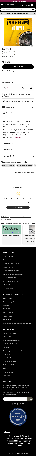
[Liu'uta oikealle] (34, 13)
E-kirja (8, 88)
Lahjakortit (6, 354)
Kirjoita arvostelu (18, 207)
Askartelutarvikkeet (9, 333)
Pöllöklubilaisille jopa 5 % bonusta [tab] (17, 101)
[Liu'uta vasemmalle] (2, 13)
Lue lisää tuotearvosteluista (24, 172)
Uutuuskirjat (7, 375)
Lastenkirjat (7, 358)
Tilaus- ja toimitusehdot (11, 270)
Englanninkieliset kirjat (10, 344)
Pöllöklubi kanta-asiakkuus (12, 309)
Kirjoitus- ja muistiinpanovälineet (14, 351)
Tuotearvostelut (8, 288)
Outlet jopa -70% (9, 365)
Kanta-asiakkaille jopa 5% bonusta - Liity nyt (18, 13)
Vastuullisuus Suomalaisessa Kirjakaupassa (17, 323)
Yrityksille (21, 5)
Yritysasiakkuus (8, 312)
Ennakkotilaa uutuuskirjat (11, 340)
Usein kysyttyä (8, 256)
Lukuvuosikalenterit (9, 361)
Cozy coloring (7, 337)
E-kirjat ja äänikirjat (8, 165)
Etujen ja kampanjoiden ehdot (13, 274)
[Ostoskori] (32, 5)
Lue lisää (17, 138)
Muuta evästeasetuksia (10, 278)
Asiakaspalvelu (8, 298)
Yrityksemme (7, 319)
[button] (2, 5)
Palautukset (7, 260)
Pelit (4, 368)
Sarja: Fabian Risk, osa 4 (10, 54)
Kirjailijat (6, 347)
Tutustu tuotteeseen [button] (13, 113)
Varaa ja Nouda (8, 267)
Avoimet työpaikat (9, 302)
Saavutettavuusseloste (10, 281)
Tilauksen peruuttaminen (11, 263)
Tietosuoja (6, 285)
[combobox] (18, 9)
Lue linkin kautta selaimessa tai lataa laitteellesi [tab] (16, 95)
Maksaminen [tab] (10, 107)
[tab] (18, 144)
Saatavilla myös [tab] (7, 82)
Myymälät (6, 305)
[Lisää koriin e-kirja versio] (31, 88)
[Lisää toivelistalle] (32, 46)
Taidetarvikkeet (8, 372)
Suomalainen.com (23, 453)
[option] (18, 13)
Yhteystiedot (7, 316)
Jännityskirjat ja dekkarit (24, 165)
